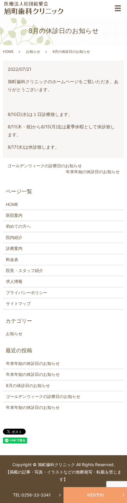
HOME (8, 51)
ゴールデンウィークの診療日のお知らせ (44, 165)
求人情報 (14, 281)
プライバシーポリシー (26, 292)
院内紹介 (14, 237)
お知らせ (33, 51)
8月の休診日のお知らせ (28, 385)
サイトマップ (18, 303)
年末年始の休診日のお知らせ (93, 171)
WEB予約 (95, 494)
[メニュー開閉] (118, 8)
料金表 (12, 259)
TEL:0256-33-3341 (32, 494)
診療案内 (14, 248)
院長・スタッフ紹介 (24, 270)
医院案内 (14, 215)
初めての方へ (18, 226)
